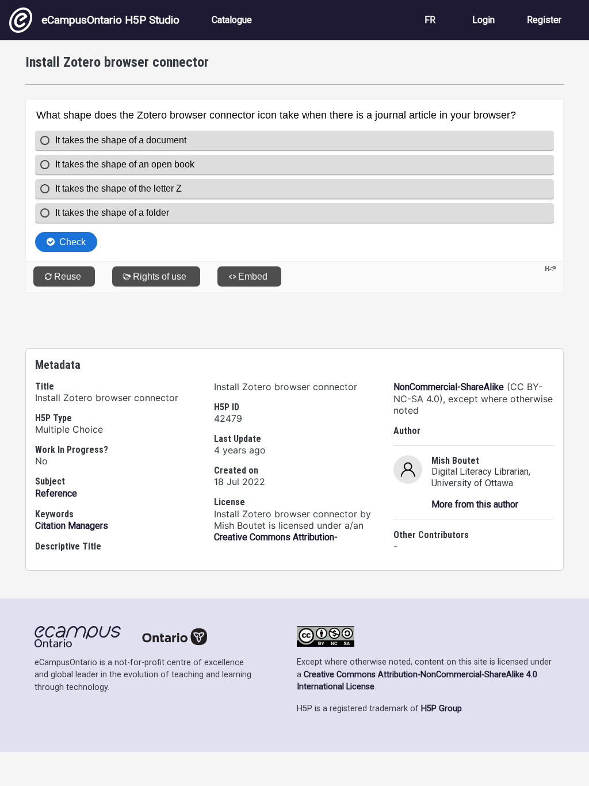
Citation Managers (71, 525)
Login (483, 19)
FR (429, 19)
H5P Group (441, 708)
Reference (56, 493)
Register (544, 19)
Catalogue (232, 19)
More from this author (474, 504)
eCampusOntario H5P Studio (110, 19)
